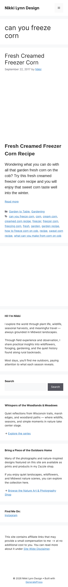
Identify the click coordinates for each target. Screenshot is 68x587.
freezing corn (13, 226)
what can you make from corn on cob (37, 235)
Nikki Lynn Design (22, 8)
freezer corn (50, 221)
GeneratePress (34, 582)
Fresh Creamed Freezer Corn (24, 59)
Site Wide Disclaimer (36, 548)
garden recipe (50, 226)
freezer (36, 221)
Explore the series (19, 433)
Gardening (38, 211)
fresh (26, 226)
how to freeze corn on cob (21, 230)
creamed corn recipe (18, 221)
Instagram (11, 515)
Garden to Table (19, 211)
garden (35, 226)
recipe (43, 230)
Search (55, 386)
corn (38, 216)
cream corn (50, 216)
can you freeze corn (21, 216)
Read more (12, 201)
